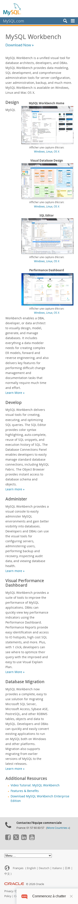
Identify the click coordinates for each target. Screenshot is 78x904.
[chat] (24, 896)
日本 (67, 868)
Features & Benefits (25, 791)
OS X (56, 151)
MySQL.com (13, 20)
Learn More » (14, 393)
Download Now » (19, 44)
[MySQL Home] (12, 9)
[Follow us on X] (15, 839)
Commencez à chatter (49, 896)
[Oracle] (14, 884)
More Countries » (58, 828)
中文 (7, 874)
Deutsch (44, 868)
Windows (39, 151)
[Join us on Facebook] (7, 839)
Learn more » (14, 489)
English (31, 868)
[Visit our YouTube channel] (31, 839)
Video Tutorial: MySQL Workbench (35, 785)
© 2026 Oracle (35, 884)
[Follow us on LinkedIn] (23, 839)
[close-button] (71, 896)
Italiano (57, 868)
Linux (49, 151)
